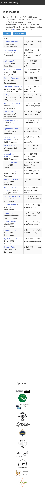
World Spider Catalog (9, 3)
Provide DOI (6, 33)
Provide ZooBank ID (19, 33)
